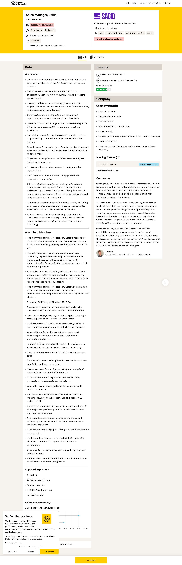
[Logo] (18, 3)
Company (99, 57)
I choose (30, 552)
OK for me (49, 552)
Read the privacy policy (13, 543)
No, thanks (12, 552)
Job (84, 57)
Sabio (53, 15)
